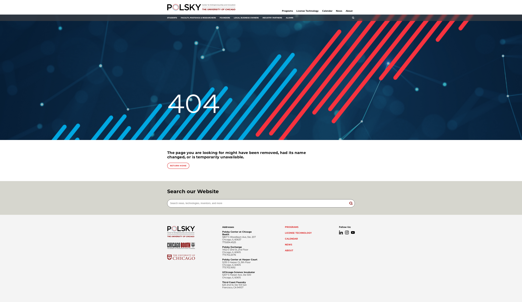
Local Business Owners (246, 18)
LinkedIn (341, 232)
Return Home (178, 165)
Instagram (347, 232)
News (339, 11)
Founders (225, 18)
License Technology (307, 11)
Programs (287, 11)
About (349, 11)
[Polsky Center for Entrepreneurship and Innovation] (201, 7)
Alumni (289, 18)
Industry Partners (272, 18)
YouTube (353, 232)
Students (172, 18)
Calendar (327, 11)
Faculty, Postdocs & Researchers (198, 18)
